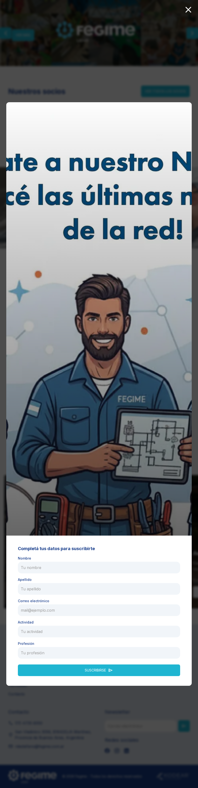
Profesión (26, 643)
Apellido (25, 579)
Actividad (26, 622)
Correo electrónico (33, 601)
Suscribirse (99, 670)
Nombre (24, 558)
